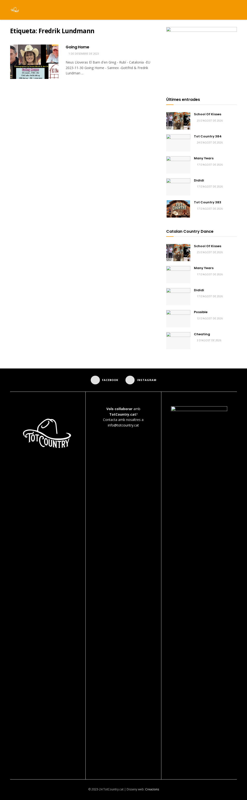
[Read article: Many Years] (178, 165)
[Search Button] (235, 10)
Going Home (77, 47)
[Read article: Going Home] (34, 62)
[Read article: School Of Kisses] (178, 120)
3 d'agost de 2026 (208, 340)
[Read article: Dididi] (178, 187)
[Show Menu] (226, 10)
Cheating (202, 334)
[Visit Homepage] (15, 10)
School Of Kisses (207, 114)
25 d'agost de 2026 (209, 120)
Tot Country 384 (208, 136)
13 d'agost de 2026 (209, 318)
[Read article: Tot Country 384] (178, 143)
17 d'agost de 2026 (209, 164)
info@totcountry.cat (123, 425)
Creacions (152, 789)
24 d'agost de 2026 (209, 142)
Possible (200, 312)
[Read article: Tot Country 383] (178, 209)
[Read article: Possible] (178, 318)
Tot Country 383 (207, 202)
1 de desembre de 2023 (83, 53)
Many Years (203, 158)
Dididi (199, 180)
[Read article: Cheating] (178, 340)
